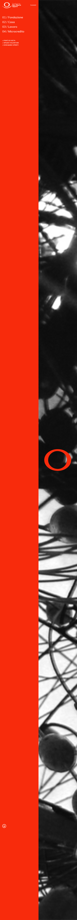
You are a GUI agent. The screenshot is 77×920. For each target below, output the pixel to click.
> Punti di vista (8, 40)
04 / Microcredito (13, 31)
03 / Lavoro (9, 26)
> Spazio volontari (10, 43)
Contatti (33, 5)
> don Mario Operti (10, 45)
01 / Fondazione (12, 17)
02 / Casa (8, 22)
